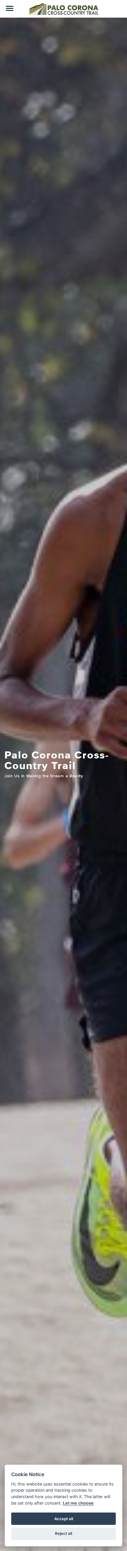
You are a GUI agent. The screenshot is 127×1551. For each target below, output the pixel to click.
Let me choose (78, 1502)
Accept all (63, 1518)
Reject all (63, 1533)
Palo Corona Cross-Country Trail (63, 8)
